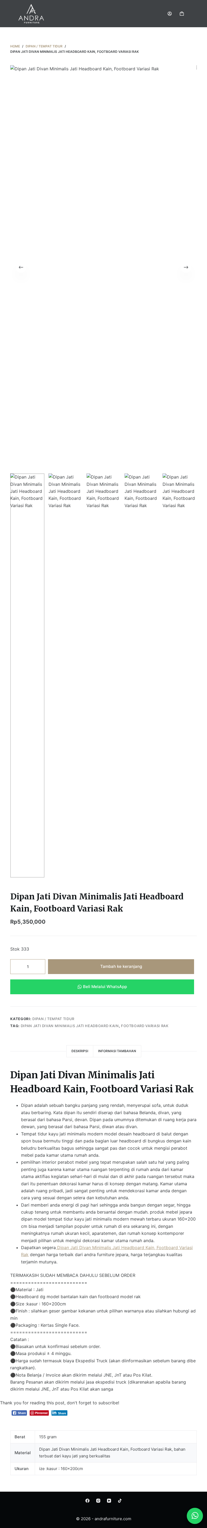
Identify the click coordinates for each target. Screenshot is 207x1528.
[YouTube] (109, 1501)
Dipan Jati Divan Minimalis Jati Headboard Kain (70, 1026)
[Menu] (194, 13)
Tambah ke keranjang (121, 966)
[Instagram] (98, 1501)
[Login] (170, 14)
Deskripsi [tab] (79, 1051)
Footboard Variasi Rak (145, 1026)
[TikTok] (120, 1501)
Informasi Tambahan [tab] (117, 1051)
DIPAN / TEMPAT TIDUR (53, 1019)
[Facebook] (87, 1501)
